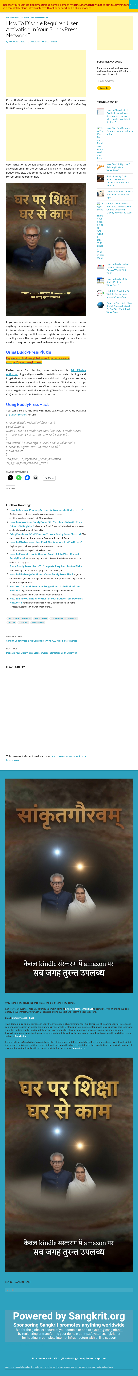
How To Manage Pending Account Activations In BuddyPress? (46, 509)
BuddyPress (13, 17)
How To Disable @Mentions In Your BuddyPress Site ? (41, 574)
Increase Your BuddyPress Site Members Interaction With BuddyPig (41, 650)
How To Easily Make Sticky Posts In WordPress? (117, 282)
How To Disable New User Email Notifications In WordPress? (45, 542)
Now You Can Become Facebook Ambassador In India (120, 131)
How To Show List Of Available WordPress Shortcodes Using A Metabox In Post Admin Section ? (119, 115)
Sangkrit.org (78, 1048)
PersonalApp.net (96, 1358)
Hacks (12, 622)
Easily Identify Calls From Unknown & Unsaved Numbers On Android (118, 181)
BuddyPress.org (18, 414)
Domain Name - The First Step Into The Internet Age (120, 194)
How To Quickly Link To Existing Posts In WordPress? (119, 167)
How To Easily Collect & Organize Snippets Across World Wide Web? (119, 268)
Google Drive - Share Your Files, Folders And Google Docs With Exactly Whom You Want (119, 208)
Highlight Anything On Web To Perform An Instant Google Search (118, 294)
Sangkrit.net (21, 1035)
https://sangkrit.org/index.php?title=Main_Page (24, 1344)
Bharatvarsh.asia (42, 1358)
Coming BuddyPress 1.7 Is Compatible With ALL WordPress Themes (41, 638)
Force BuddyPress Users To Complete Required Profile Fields (45, 566)
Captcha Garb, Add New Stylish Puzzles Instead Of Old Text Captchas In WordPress (119, 308)
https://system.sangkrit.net (79, 1008)
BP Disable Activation (19, 618)
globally (34, 4)
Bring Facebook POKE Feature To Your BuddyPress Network (45, 534)
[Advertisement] (46, 73)
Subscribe (104, 88)
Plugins (24, 622)
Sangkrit (35, 41)
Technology (27, 17)
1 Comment (51, 41)
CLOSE (133, 4)
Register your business (16, 4)
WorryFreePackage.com (69, 1358)
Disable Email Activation (64, 618)
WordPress (41, 17)
